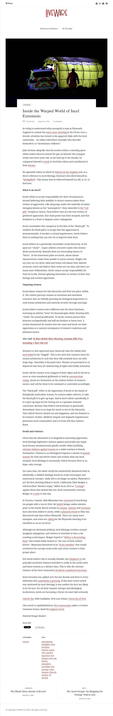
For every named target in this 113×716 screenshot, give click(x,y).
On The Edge (67, 28)
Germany (85, 508)
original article (56, 609)
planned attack (69, 511)
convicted (68, 500)
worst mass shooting (56, 132)
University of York (77, 598)
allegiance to (75, 559)
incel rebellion (67, 544)
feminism (45, 650)
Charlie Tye (30, 121)
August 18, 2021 (44, 121)
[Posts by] (24, 121)
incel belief (28, 354)
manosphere (46, 664)
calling (50, 519)
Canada (63, 508)
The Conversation (62, 605)
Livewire (27, 105)
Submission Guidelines (49, 28)
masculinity (46, 667)
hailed (60, 504)
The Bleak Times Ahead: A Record (28, 691)
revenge (80, 486)
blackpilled (29, 179)
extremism (45, 647)
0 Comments (57, 121)
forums (31, 165)
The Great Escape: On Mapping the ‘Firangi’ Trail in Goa (85, 693)
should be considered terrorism (71, 570)
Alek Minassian (47, 642)
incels (47, 161)
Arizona (72, 508)
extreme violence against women (39, 449)
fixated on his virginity (66, 172)
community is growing (49, 580)
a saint (36, 493)
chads (53, 644)
